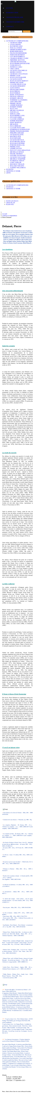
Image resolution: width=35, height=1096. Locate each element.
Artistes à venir (13, 171)
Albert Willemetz (18, 167)
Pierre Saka (15, 147)
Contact (10, 26)
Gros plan (10, 203)
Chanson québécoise (15, 22)
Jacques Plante (17, 134)
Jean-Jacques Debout (19, 81)
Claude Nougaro (17, 128)
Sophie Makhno (16, 121)
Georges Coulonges (19, 74)
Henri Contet (16, 72)
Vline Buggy (15, 65)
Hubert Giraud (16, 98)
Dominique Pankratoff (20, 129)
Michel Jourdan (17, 110)
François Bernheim (18, 53)
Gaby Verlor (15, 162)
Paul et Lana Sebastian (20, 150)
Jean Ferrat (15, 93)
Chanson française (14, 17)
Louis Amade (15, 44)
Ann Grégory (16, 101)
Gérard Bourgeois (18, 62)
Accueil (9, 8)
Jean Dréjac (15, 91)
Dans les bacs (12, 201)
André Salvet (16, 148)
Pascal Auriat (16, 48)
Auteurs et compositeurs (17, 41)
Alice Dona (15, 88)
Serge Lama (15, 114)
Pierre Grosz (15, 103)
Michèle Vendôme (17, 159)
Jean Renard (15, 138)
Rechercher (4, 31)
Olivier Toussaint (18, 155)
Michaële (14, 124)
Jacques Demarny (17, 86)
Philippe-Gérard (17, 133)
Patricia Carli (16, 67)
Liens (8, 173)
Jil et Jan (14, 108)
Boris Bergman (16, 51)
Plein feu (10, 204)
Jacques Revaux (17, 140)
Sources (9, 169)
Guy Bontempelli (17, 56)
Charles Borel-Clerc (19, 58)
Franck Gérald (16, 96)
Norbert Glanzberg (19, 100)
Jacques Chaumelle (18, 70)
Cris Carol (14, 69)
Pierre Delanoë (16, 82)
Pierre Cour (15, 75)
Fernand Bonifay (17, 55)
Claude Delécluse (18, 84)
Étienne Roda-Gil (17, 145)
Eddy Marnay (16, 122)
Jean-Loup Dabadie (18, 77)
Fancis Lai (14, 112)
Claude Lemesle (17, 119)
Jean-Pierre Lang (17, 115)
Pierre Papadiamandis (19, 131)
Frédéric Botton (17, 60)
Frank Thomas (16, 154)
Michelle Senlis (17, 152)
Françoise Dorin (17, 89)
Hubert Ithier (16, 107)
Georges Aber (16, 42)
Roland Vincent (17, 166)
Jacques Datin (16, 79)
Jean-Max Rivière (17, 143)
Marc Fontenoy (17, 95)
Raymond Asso (16, 46)
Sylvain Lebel (16, 117)
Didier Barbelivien (18, 49)
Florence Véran (17, 160)
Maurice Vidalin (17, 164)
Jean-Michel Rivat (17, 141)
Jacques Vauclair (17, 157)
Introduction (12, 12)
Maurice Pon (15, 136)
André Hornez (16, 105)
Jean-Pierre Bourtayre (20, 63)
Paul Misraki (15, 126)
